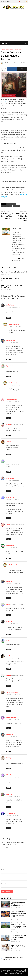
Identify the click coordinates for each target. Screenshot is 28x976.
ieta (7, 641)
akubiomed (10, 478)
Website (3, 883)
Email (3, 876)
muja (8, 604)
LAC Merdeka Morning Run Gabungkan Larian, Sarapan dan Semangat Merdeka (18, 903)
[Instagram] (24, 1)
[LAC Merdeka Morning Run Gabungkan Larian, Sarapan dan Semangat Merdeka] (5, 902)
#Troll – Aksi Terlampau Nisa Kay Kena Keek (14, 272)
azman (8, 675)
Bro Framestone (9, 62)
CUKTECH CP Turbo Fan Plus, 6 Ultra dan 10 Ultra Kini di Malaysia (18, 946)
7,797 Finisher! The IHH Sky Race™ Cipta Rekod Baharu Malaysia (18, 937)
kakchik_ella (10, 497)
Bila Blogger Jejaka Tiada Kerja (10, 278)
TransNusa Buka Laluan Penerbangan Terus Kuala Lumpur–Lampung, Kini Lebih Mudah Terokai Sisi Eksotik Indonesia (18, 926)
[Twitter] (22, 1)
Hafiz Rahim (4, 101)
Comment (4, 847)
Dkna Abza (9, 775)
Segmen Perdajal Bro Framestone (11, 49)
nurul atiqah (10, 545)
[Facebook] (18, 1)
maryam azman (11, 717)
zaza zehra (9, 794)
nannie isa (9, 734)
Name (3, 869)
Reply (8, 317)
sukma (8, 424)
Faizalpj (8, 758)
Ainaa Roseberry (11, 399)
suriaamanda (10, 813)
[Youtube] (20, 1)
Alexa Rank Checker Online (14, 957)
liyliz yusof (10, 366)
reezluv (8, 656)
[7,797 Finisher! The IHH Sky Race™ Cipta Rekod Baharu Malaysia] (5, 936)
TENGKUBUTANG (12, 692)
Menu (5, 43)
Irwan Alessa (10, 340)
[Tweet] (22, 69)
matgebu (9, 581)
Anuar (8, 524)
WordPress (13, 973)
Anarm (8, 442)
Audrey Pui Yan (11, 204)
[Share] (12, 69)
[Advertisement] (14, 27)
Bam (20, 973)
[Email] (26, 1)
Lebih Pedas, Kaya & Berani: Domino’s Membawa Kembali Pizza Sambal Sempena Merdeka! (18, 914)
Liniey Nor (9, 621)
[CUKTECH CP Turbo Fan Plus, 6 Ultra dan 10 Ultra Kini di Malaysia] (5, 945)
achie (8, 461)
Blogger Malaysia (6, 206)
